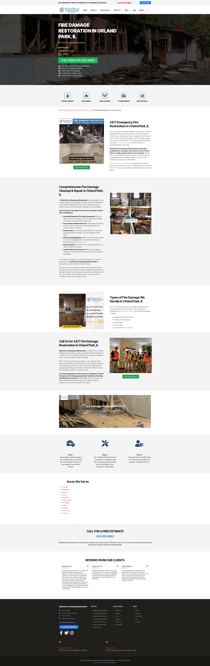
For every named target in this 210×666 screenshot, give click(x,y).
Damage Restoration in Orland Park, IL (78, 110)
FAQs (126, 10)
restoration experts (127, 311)
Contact (141, 10)
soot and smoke (122, 143)
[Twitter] (66, 633)
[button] (148, 10)
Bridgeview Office (64, 648)
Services (93, 10)
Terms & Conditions (110, 662)
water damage (127, 327)
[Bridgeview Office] (60, 642)
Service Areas (105, 10)
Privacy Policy (97, 662)
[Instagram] (72, 633)
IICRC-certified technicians (121, 163)
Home (85, 10)
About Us (117, 10)
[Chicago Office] (107, 642)
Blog (134, 10)
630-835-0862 (125, 3)
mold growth (82, 242)
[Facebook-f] (61, 633)
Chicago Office (110, 648)
